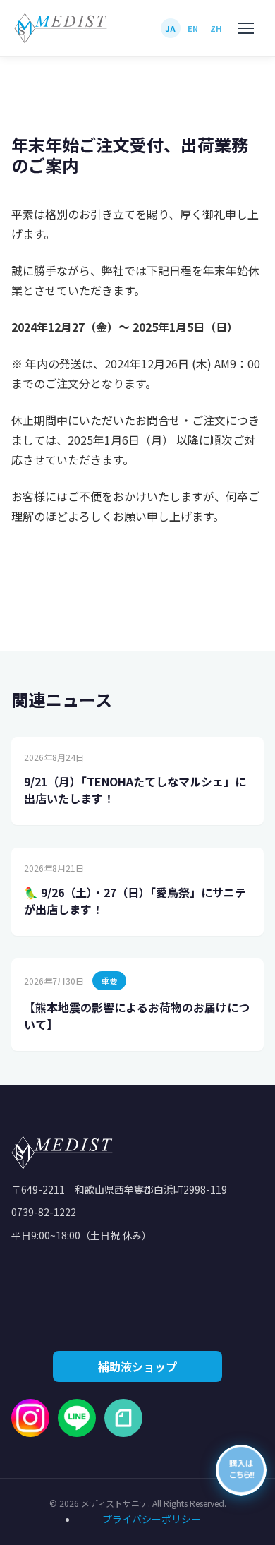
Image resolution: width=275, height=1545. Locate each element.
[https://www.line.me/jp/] (77, 1418)
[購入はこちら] (241, 1470)
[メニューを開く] (247, 28)
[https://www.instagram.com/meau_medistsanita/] (30, 1418)
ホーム (26, 104)
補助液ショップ (137, 1366)
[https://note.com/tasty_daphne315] (123, 1418)
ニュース (72, 104)
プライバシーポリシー (151, 1519)
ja (170, 28)
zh (216, 28)
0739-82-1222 (43, 1212)
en (193, 28)
